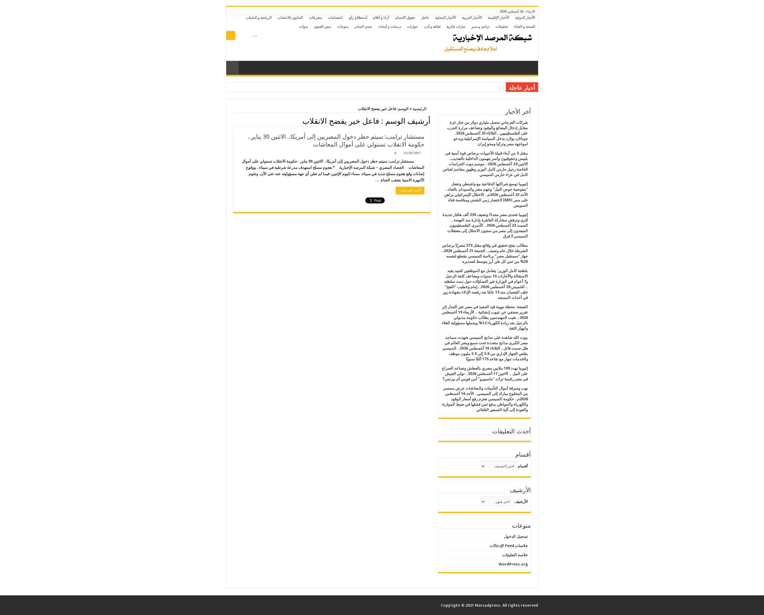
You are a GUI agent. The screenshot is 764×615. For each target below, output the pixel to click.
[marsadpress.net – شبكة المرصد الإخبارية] (487, 42)
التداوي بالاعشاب (290, 18)
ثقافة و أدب (432, 26)
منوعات (342, 26)
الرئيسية (420, 108)
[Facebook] (277, 35)
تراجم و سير (480, 26)
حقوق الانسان (405, 18)
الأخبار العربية (472, 18)
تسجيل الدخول (516, 536)
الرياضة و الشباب (259, 18)
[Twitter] (272, 35)
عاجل (425, 18)
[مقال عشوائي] (232, 68)
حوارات (412, 26)
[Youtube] (266, 35)
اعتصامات (335, 18)
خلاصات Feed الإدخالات (509, 545)
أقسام (523, 466)
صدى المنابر (363, 26)
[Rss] (283, 35)
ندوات (303, 26)
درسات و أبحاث (389, 26)
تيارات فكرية (455, 26)
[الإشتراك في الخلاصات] (235, 120)
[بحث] (230, 35)
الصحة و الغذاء (524, 26)
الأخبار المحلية (445, 18)
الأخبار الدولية (525, 18)
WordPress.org (513, 564)
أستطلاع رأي (358, 18)
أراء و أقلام (381, 18)
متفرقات (315, 18)
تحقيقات (501, 26)
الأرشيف (521, 501)
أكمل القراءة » (410, 190)
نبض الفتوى (322, 26)
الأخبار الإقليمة (498, 18)
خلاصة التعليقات (515, 555)
